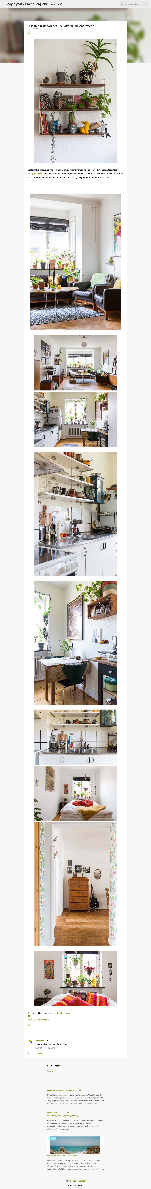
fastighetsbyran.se (60, 1013)
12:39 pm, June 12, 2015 (45, 1048)
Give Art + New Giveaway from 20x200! (62, 1156)
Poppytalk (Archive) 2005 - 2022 (34, 4)
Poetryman (39, 1041)
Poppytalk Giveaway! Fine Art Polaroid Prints (64, 1090)
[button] (29, 33)
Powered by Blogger (77, 1181)
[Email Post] (29, 1017)
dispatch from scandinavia (39, 1020)
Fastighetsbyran (35, 173)
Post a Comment (35, 1053)
